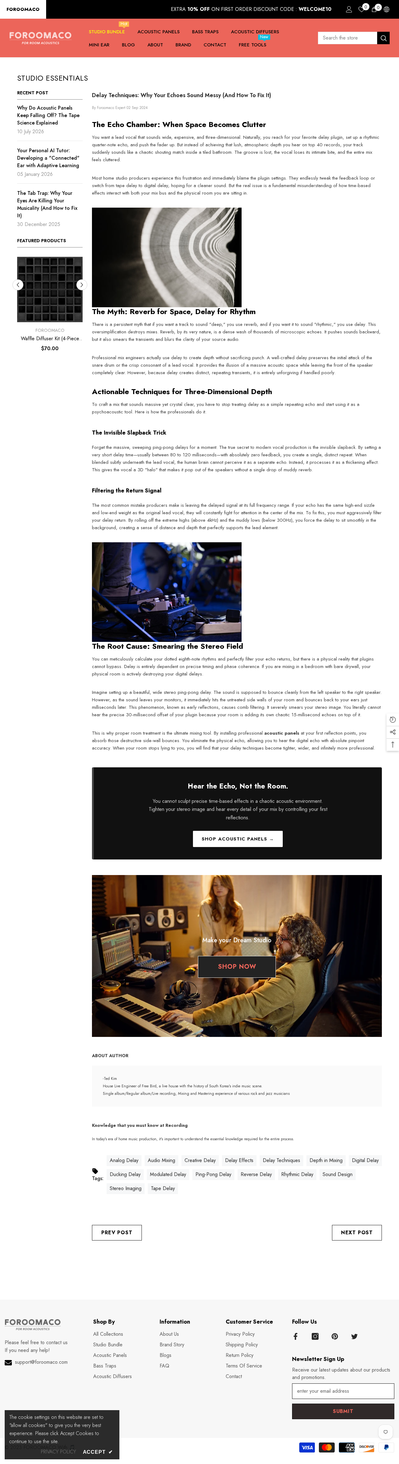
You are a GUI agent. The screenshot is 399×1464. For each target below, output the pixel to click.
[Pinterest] (334, 1336)
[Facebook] (295, 1336)
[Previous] (17, 284)
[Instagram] (315, 1336)
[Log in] (349, 9)
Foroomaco (50, 330)
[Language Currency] (386, 9)
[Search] (354, 38)
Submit (343, 1411)
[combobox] (347, 38)
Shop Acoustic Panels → (238, 839)
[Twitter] (354, 1336)
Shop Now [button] (237, 966)
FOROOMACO (23, 9)
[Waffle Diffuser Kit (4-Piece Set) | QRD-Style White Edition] (50, 289)
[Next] (81, 284)
